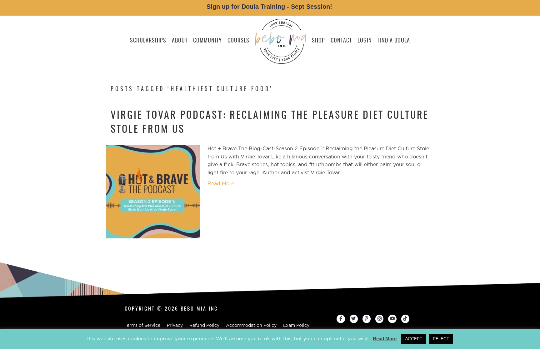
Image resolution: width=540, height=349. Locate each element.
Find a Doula (394, 41)
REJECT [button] (441, 339)
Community (207, 41)
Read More (221, 184)
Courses (238, 41)
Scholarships (148, 41)
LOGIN (365, 41)
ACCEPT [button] (413, 339)
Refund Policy (204, 325)
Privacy (175, 325)
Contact (341, 41)
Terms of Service (142, 325)
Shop (318, 41)
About (180, 41)
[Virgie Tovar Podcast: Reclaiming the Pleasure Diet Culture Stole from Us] (153, 191)
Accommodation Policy (251, 325)
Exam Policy (296, 325)
